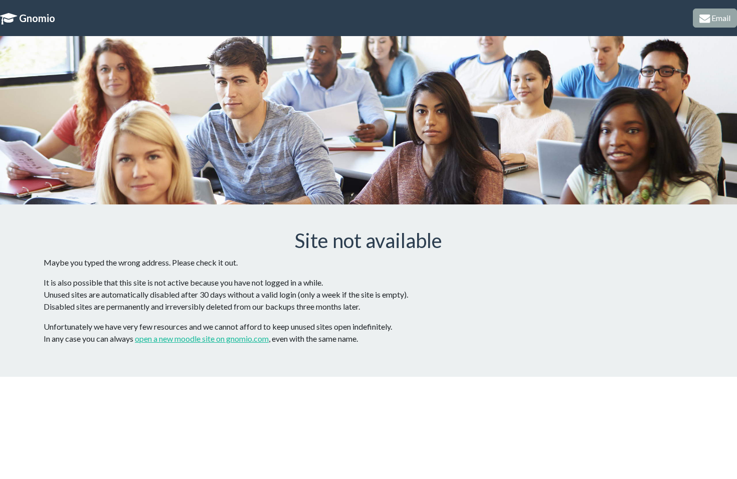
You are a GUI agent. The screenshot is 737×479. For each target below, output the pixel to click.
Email (720, 18)
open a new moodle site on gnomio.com (202, 338)
